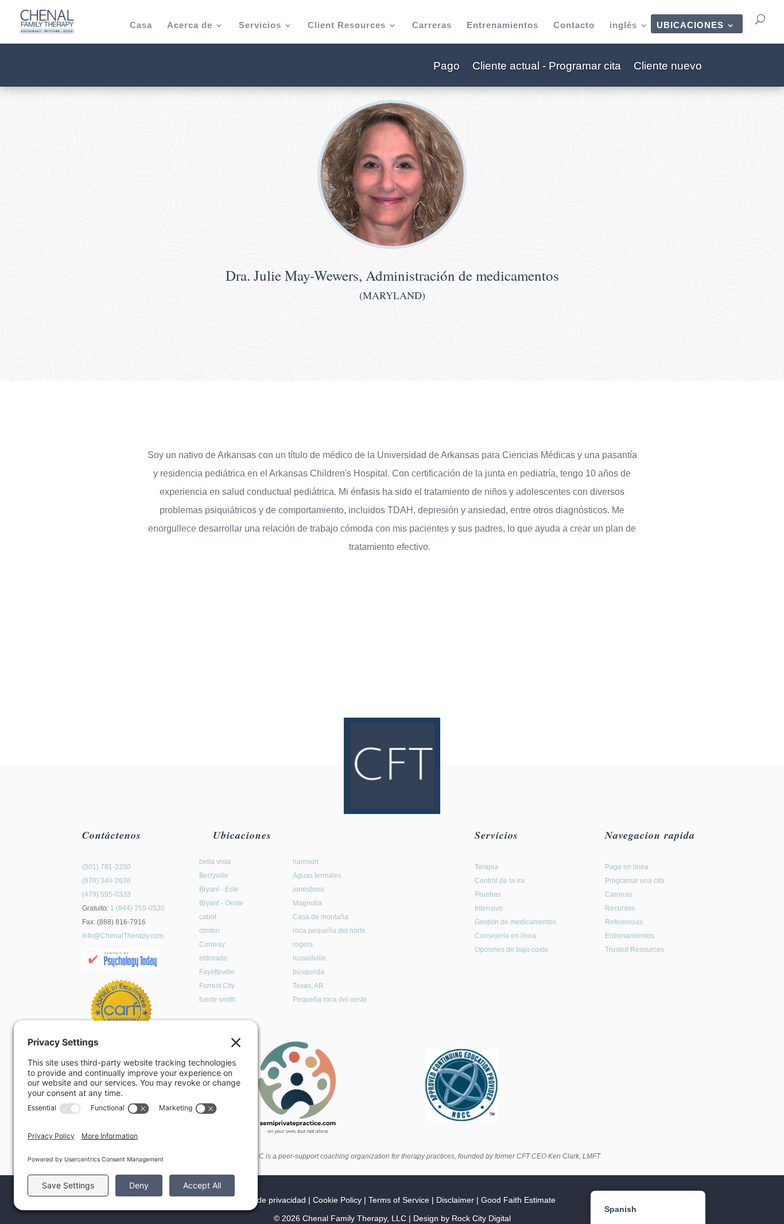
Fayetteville (217, 972)
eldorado (213, 958)
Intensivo (489, 908)
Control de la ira (500, 881)
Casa (141, 25)
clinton (209, 931)
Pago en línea (627, 867)
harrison (306, 862)
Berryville (213, 875)
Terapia (486, 867)
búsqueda (308, 972)
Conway (212, 944)
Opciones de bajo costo (511, 950)
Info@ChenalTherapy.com (123, 936)
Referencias (624, 922)
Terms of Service (398, 1199)
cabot (207, 917)
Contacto (574, 25)
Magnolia (307, 903)
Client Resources (347, 25)
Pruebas (488, 894)
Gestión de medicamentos (515, 922)
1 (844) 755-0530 (137, 908)
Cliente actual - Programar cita (546, 67)
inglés (623, 25)
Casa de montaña (320, 917)
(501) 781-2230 (106, 867)
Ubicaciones (690, 25)
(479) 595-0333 (106, 894)
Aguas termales (317, 875)
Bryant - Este (219, 889)
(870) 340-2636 (106, 881)
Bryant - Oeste (221, 903)
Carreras (432, 25)
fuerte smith (217, 1000)
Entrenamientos (502, 25)
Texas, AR (308, 986)
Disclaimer (455, 1199)
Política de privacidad (267, 1199)
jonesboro (308, 889)
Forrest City (217, 986)
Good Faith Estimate (518, 1199)
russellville (309, 958)
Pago (446, 67)
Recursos (620, 908)
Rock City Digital (481, 1218)
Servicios (260, 25)
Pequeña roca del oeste (330, 1000)
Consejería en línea (505, 936)
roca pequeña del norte (329, 931)
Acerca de (189, 25)
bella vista (215, 862)
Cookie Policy (337, 1199)
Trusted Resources (634, 950)
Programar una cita (635, 881)
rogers (303, 944)
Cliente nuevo (668, 67)
